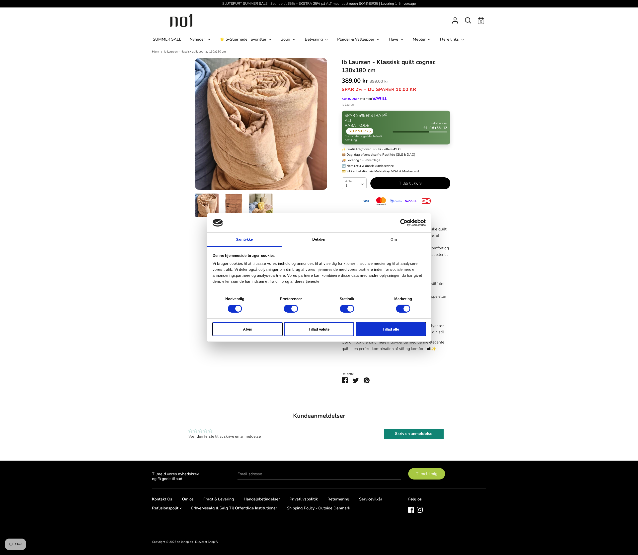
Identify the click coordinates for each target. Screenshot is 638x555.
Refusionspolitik (166, 508)
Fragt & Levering (218, 499)
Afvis (247, 329)
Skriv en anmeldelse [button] (413, 433)
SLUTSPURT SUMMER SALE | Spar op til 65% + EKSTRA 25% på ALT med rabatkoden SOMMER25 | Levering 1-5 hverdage (319, 3)
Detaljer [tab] (319, 239)
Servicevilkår (370, 499)
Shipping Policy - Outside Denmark (318, 508)
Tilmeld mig (426, 474)
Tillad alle (391, 329)
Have (394, 39)
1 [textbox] (346, 185)
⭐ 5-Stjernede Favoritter (243, 39)
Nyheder (198, 39)
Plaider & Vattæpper (356, 39)
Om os (188, 499)
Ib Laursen (348, 105)
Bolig (286, 39)
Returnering (338, 499)
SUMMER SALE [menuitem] (167, 39)
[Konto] (455, 18)
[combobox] (354, 183)
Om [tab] (394, 239)
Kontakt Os (162, 499)
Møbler (420, 39)
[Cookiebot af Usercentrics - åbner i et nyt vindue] (404, 222)
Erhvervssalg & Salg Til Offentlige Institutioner (234, 508)
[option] (261, 126)
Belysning (314, 39)
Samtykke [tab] (244, 239)
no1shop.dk (185, 542)
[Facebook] (411, 509)
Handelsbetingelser (262, 499)
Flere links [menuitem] (450, 39)
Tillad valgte (319, 329)
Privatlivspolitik (304, 499)
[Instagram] (420, 509)
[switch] (291, 309)
